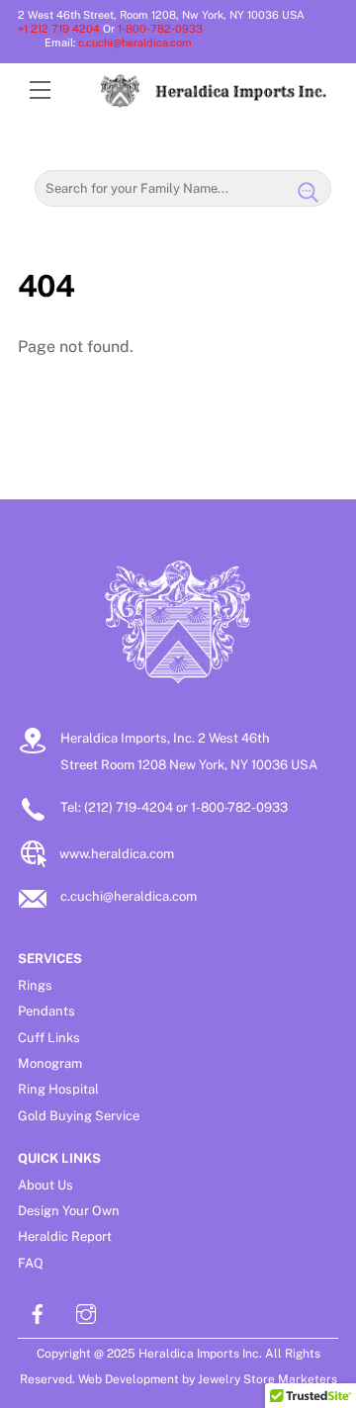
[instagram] (86, 1311)
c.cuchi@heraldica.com (135, 42)
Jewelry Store (236, 1379)
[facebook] (37, 1311)
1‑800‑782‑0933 (165, 29)
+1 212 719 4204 (59, 29)
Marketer (303, 1379)
